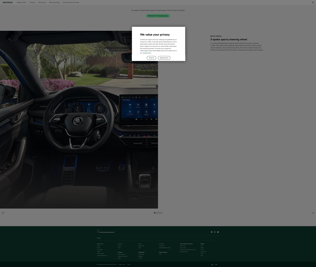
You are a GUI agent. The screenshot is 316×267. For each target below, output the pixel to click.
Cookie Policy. (147, 53)
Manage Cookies (164, 57)
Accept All (151, 57)
